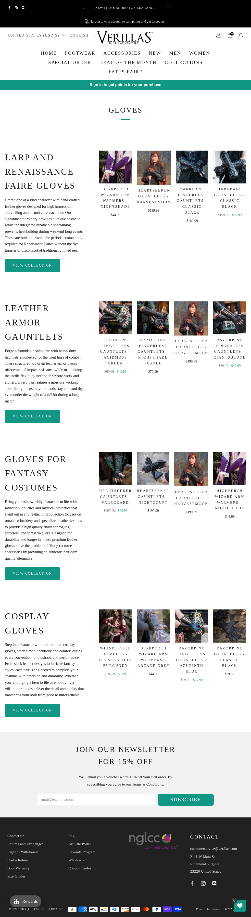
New (155, 53)
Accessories (122, 53)
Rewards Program (82, 852)
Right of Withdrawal (22, 852)
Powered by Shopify (208, 909)
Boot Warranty (18, 868)
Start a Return (17, 860)
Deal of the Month (128, 62)
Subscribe (186, 799)
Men (175, 53)
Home (49, 53)
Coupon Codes (79, 868)
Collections (184, 62)
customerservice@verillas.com (213, 849)
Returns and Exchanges (25, 844)
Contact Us (15, 836)
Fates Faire (126, 71)
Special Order (69, 62)
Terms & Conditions (147, 784)
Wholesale (76, 860)
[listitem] (125, 7)
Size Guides (16, 876)
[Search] (241, 35)
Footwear (80, 53)
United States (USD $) (33, 35)
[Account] (218, 35)
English (79, 35)
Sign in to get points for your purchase (125, 85)
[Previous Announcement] (83, 8)
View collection (32, 265)
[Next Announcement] (168, 8)
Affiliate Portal (79, 844)
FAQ (71, 836)
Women (199, 53)
